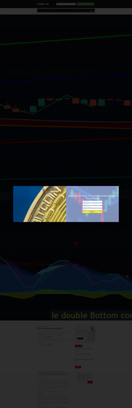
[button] (117, 187)
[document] (66, 204)
